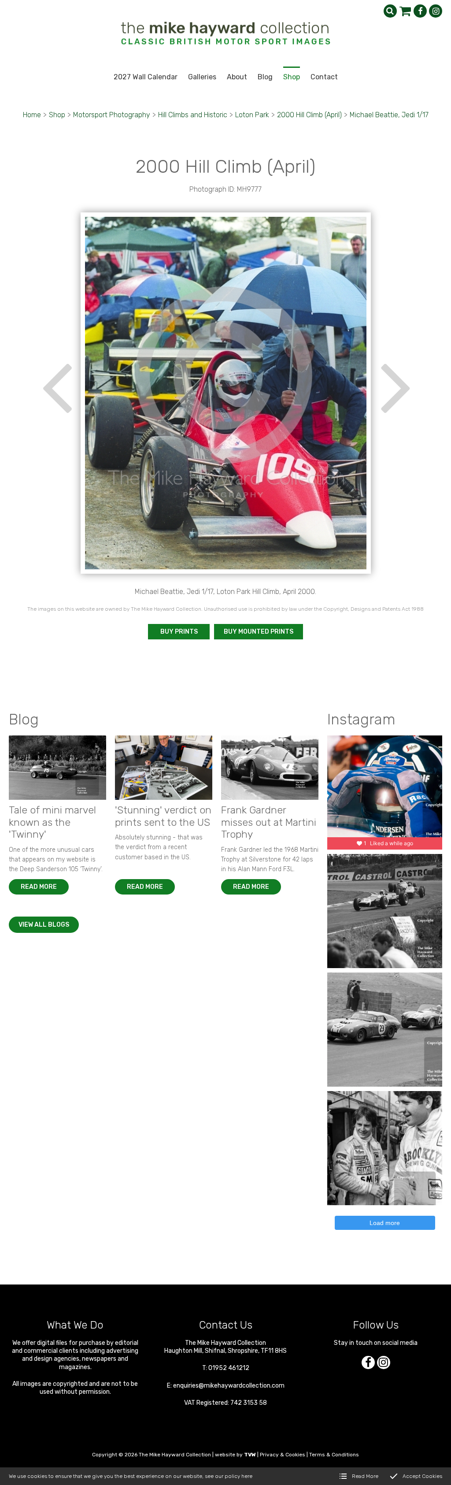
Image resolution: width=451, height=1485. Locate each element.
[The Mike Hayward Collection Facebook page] (420, 11)
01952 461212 (228, 1368)
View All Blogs (43, 924)
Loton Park (252, 115)
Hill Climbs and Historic (192, 115)
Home (32, 115)
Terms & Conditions (334, 1455)
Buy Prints (179, 631)
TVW (250, 1455)
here (246, 1476)
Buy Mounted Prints (258, 631)
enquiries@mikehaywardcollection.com (229, 1385)
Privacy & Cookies (282, 1455)
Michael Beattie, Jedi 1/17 (389, 115)
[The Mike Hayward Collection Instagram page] (435, 11)
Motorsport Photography (111, 115)
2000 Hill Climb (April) (309, 115)
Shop (57, 115)
